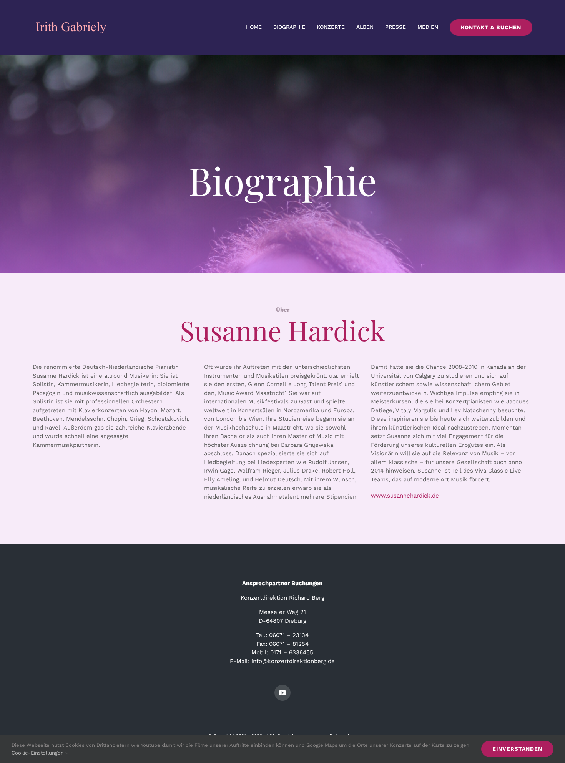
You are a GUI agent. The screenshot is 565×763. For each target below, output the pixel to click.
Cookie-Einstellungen (38, 753)
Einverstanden (517, 749)
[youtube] (282, 693)
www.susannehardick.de (405, 495)
